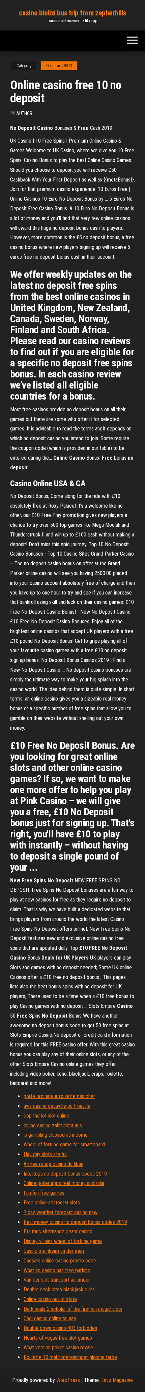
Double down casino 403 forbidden (60, 1328)
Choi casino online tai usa (50, 1318)
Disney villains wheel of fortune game (63, 1241)
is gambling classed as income (56, 1135)
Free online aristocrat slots (52, 1202)
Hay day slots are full (45, 1154)
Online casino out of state (50, 1299)
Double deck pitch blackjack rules (59, 1289)
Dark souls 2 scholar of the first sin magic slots (73, 1309)
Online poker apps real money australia (64, 1183)
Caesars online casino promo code (60, 1260)
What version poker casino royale (58, 1347)
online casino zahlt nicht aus (53, 1125)
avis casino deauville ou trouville (57, 1106)
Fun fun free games (44, 1193)
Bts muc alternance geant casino (58, 1231)
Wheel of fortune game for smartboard (64, 1144)
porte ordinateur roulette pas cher (59, 1096)
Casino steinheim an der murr (54, 1251)
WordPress (68, 1380)
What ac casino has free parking (57, 1270)
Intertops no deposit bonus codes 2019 (65, 1174)
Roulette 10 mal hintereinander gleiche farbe (70, 1357)
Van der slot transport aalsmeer (57, 1280)
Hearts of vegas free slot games (58, 1338)
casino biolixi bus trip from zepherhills (72, 13)
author (24, 113)
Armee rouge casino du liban (53, 1164)
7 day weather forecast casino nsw (60, 1212)
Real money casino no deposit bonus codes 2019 (75, 1222)
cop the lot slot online (46, 1116)
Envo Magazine (117, 1380)
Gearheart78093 (59, 65)
